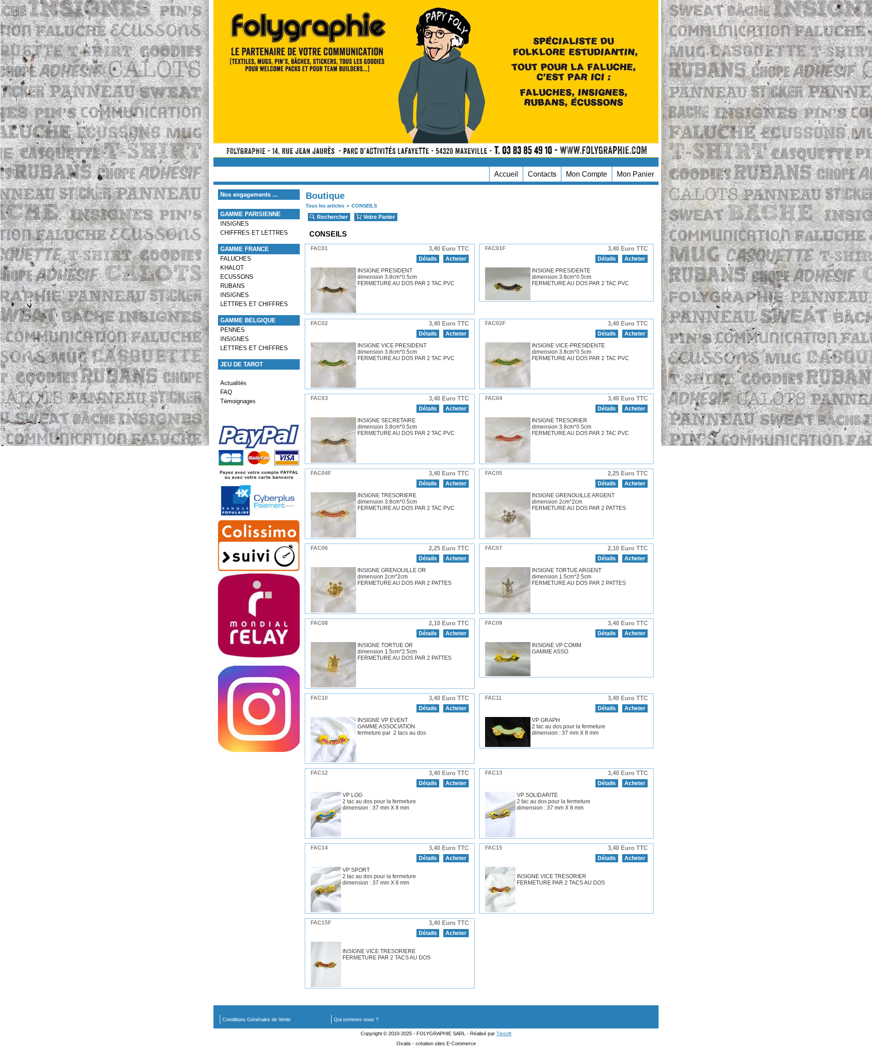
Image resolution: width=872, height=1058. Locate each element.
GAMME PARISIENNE (250, 214)
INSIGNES (234, 223)
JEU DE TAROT (241, 364)
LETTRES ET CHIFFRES (254, 304)
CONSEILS (364, 205)
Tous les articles (325, 205)
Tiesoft (503, 1033)
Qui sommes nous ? (356, 1019)
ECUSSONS (236, 276)
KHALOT (232, 267)
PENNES (232, 329)
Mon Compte (586, 174)
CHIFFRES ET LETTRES (254, 232)
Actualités (233, 383)
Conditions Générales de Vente (257, 1019)
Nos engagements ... (249, 194)
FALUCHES (235, 258)
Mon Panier (635, 174)
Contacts (542, 174)
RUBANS (232, 285)
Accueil (506, 174)
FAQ (226, 392)
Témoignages (238, 401)
